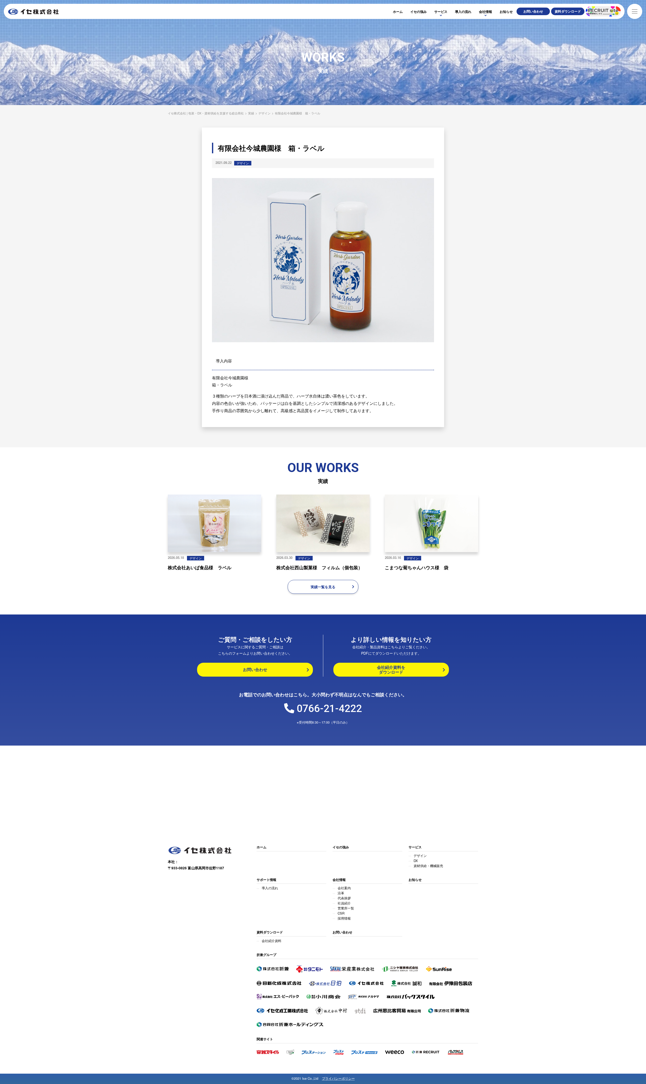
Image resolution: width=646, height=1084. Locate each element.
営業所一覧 (346, 908)
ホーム (398, 11)
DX (416, 860)
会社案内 (344, 887)
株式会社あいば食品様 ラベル (199, 567)
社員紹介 (344, 903)
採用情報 (344, 918)
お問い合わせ (342, 932)
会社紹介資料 (271, 940)
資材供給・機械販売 (428, 865)
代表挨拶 (344, 898)
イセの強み (418, 11)
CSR (341, 913)
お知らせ (506, 11)
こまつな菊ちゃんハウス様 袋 (416, 567)
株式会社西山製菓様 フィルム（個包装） (319, 567)
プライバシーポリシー (338, 1078)
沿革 (341, 893)
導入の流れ (463, 11)
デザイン (243, 163)
